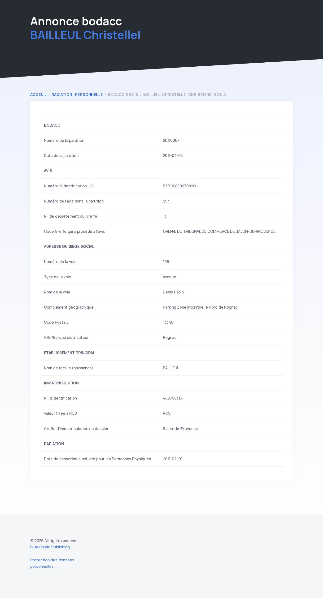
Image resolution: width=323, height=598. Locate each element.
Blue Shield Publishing (50, 547)
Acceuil (39, 94)
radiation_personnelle (78, 94)
